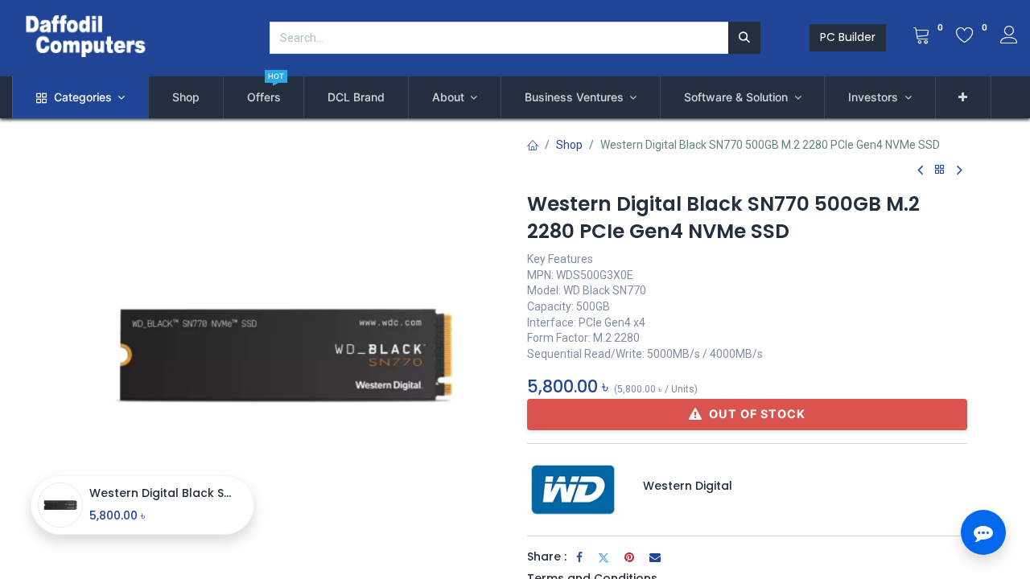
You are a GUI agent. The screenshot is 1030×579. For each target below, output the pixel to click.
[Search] (744, 38)
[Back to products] (940, 170)
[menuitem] (186, 97)
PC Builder (848, 37)
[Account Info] (1009, 37)
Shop (569, 144)
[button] (963, 97)
